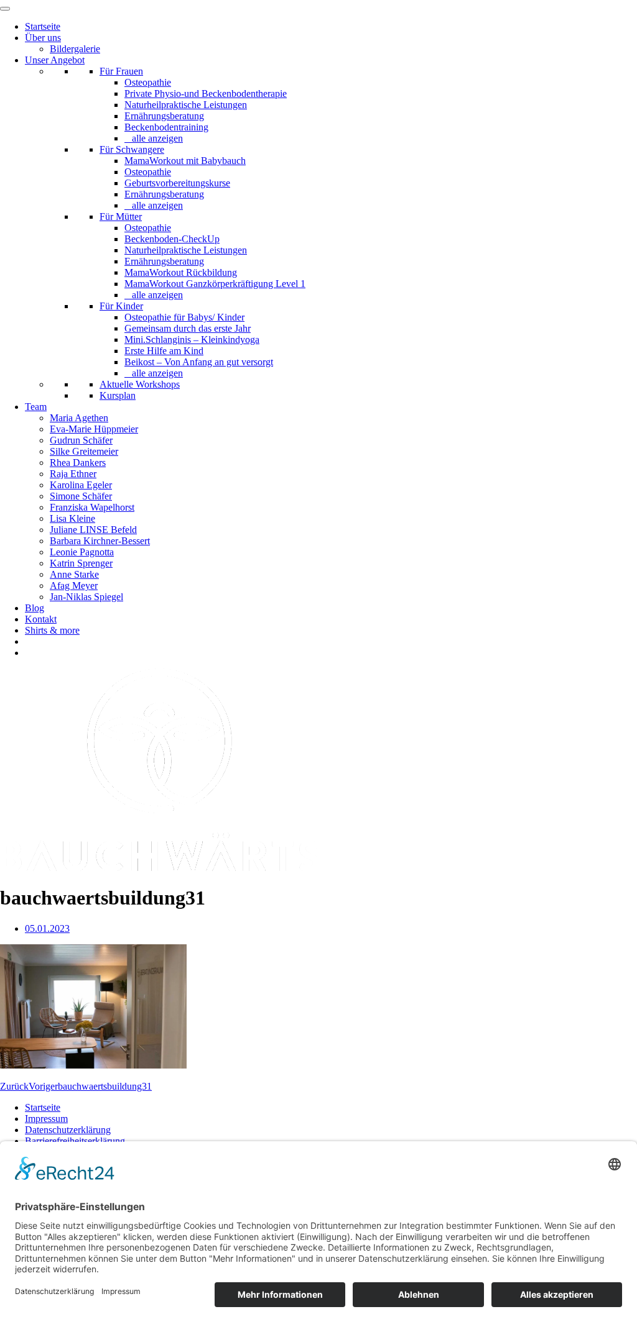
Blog (34, 608)
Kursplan (118, 395)
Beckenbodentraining (166, 127)
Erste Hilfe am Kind (163, 350)
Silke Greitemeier (84, 451)
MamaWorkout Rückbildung (180, 272)
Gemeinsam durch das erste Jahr (187, 328)
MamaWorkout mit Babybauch (185, 160)
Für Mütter (121, 216)
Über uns (43, 37)
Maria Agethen (79, 418)
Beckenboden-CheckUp (172, 239)
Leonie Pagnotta (82, 552)
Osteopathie (147, 82)
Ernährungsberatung (164, 116)
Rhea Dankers (78, 462)
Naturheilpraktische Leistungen (185, 104)
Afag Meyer (74, 585)
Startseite (42, 26)
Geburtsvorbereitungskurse (177, 183)
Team (36, 406)
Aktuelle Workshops (140, 384)
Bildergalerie (75, 48)
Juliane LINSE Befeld (93, 529)
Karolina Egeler (81, 485)
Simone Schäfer (81, 496)
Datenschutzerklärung (68, 1129)
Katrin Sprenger (81, 563)
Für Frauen (121, 71)
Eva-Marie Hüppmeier (94, 429)
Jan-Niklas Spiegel (86, 596)
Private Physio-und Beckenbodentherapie (205, 93)
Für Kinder (121, 306)
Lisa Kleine (72, 518)
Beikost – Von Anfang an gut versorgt (198, 362)
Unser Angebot (55, 60)
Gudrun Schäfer (81, 440)
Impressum (46, 1118)
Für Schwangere (132, 149)
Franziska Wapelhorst (92, 507)
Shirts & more (52, 630)
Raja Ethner (73, 473)
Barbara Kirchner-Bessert (100, 541)
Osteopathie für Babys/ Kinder (184, 317)
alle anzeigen (157, 138)
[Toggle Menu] (5, 9)
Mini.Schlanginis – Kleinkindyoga (191, 339)
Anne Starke (74, 574)
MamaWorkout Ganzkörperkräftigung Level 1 (214, 283)
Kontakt (41, 619)
